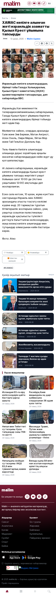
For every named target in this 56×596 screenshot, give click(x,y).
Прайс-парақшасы (10, 583)
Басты (5, 18)
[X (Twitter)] (51, 43)
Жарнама (34, 525)
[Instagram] (29, 3)
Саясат (5, 522)
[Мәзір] (21, 591)
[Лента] (35, 591)
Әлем (13, 18)
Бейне (5, 546)
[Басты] (7, 591)
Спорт (5, 541)
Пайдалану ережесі (40, 538)
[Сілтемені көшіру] (37, 43)
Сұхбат (5, 538)
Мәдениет (7, 533)
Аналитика (7, 525)
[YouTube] (34, 3)
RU (49, 3)
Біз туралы (35, 522)
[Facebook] (39, 3)
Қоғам (5, 530)
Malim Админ (33, 39)
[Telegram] (42, 43)
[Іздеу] (49, 591)
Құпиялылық (36, 533)
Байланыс (35, 530)
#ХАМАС (8, 268)
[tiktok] (45, 496)
